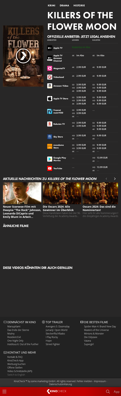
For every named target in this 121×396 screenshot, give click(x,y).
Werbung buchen (16, 364)
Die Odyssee (90, 337)
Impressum (100, 381)
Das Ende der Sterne (18, 330)
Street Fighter (53, 344)
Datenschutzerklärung (60, 384)
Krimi (51, 5)
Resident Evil (14, 337)
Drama (64, 5)
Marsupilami (13, 326)
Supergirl (89, 344)
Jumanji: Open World (56, 330)
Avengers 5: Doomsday (58, 326)
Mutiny (10, 333)
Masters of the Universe (96, 330)
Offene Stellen (14, 367)
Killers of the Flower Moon (82, 21)
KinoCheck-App (15, 360)
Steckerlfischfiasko (55, 333)
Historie (79, 5)
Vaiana (87, 340)
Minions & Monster (94, 333)
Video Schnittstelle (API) (19, 371)
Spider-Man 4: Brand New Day (100, 326)
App (117, 391)
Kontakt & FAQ (14, 356)
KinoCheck (19, 381)
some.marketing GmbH (43, 381)
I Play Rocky (52, 337)
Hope (49, 340)
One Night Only (15, 340)
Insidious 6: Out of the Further (23, 344)
